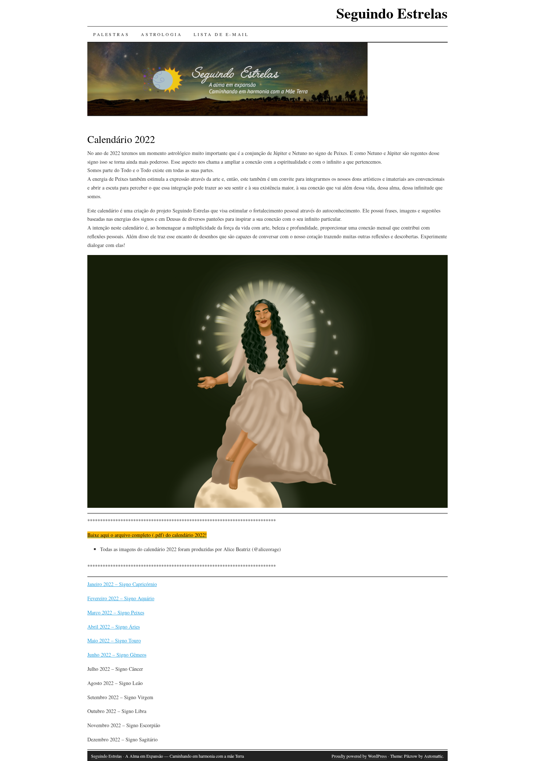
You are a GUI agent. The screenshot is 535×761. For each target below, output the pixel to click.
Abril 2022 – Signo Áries (113, 626)
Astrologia (161, 34)
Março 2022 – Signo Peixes (115, 612)
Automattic (433, 756)
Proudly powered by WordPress (359, 756)
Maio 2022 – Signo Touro (114, 640)
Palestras (111, 34)
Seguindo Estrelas (392, 13)
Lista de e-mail (221, 34)
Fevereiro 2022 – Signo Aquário (120, 598)
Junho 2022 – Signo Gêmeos (116, 654)
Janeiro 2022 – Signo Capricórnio (122, 584)
